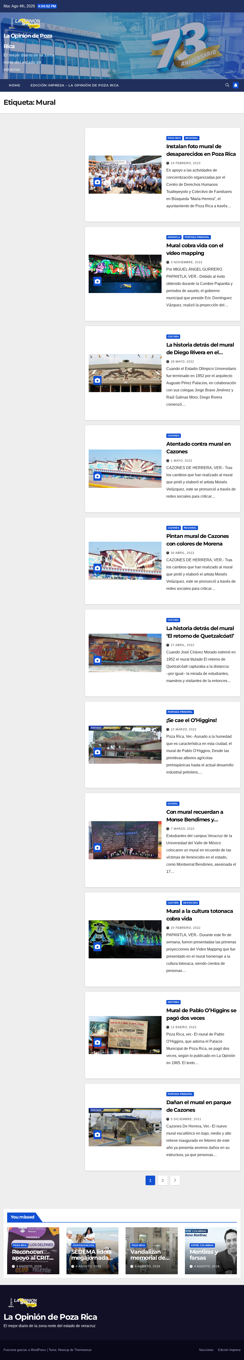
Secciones (206, 1350)
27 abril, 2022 (182, 645)
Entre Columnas (202, 1245)
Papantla (174, 237)
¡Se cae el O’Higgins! (191, 720)
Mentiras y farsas (204, 1254)
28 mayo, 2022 (182, 361)
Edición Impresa (229, 1350)
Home (14, 85)
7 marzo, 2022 (183, 828)
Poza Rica (174, 138)
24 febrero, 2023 (186, 163)
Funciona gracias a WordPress (25, 1350)
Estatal (173, 803)
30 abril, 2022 (182, 553)
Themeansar (83, 1350)
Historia (173, 1002)
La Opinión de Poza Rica (50, 1317)
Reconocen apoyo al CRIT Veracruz (30, 1257)
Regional (191, 138)
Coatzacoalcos (83, 1245)
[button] (227, 85)
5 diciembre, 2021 (186, 1119)
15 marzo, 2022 (184, 729)
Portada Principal (197, 237)
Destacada (190, 902)
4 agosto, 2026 (29, 1266)
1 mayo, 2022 (181, 460)
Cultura (173, 336)
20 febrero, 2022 (186, 928)
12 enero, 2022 (184, 1027)
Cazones (173, 435)
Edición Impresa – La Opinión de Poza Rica (74, 85)
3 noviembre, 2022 (187, 262)
